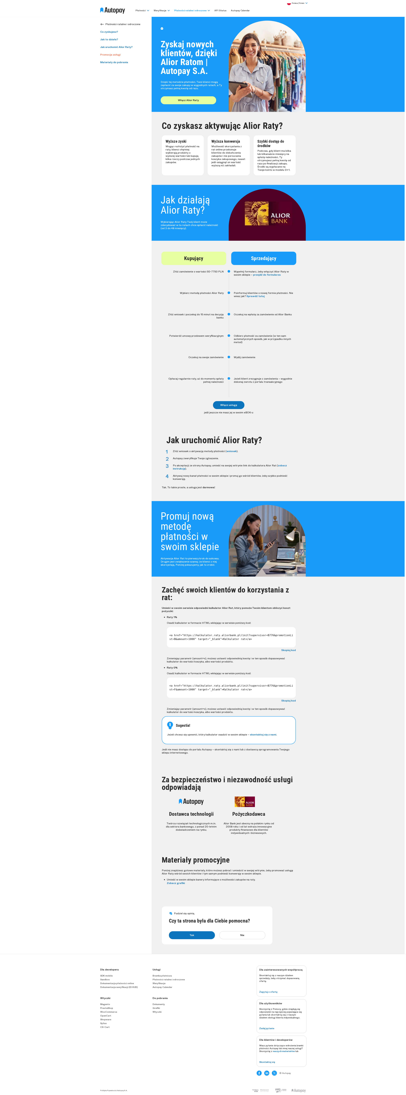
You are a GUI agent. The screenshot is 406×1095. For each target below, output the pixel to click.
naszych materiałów (284, 1051)
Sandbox (105, 979)
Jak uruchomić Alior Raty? (116, 47)
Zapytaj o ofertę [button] (268, 991)
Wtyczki (157, 1011)
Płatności (140, 10)
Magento (105, 1004)
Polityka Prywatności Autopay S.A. (113, 1090)
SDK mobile (106, 975)
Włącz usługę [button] (228, 405)
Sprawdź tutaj (255, 296)
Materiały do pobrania (114, 62)
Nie (242, 935)
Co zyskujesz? (109, 32)
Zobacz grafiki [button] (176, 883)
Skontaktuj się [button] (267, 1062)
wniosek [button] (231, 451)
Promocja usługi (110, 54)
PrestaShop (106, 1008)
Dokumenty (159, 1004)
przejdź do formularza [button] (267, 275)
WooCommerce (108, 1011)
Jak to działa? (109, 39)
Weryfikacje (160, 10)
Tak (192, 935)
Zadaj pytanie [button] (266, 1028)
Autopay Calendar (240, 10)
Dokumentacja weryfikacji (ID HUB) (119, 987)
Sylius (103, 1023)
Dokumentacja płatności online (117, 983)
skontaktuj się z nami (263, 734)
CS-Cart (105, 1027)
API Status (220, 10)
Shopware (105, 1019)
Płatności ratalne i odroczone (190, 10)
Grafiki (156, 1008)
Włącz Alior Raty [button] (188, 100)
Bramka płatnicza (162, 975)
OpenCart (105, 1015)
